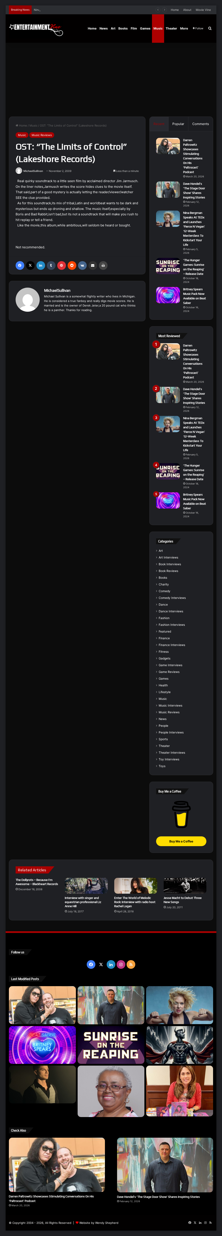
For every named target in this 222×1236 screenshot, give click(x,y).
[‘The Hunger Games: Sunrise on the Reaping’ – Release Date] (168, 266)
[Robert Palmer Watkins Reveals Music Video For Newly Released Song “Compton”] (42, 1084)
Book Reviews (168, 571)
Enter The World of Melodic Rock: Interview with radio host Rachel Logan (134, 902)
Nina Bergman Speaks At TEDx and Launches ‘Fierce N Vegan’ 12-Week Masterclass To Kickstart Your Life (105, 10)
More (184, 28)
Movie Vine (203, 10)
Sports (163, 739)
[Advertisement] (111, 79)
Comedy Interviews (172, 598)
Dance (163, 604)
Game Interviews (170, 665)
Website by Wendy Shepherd (98, 1222)
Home (175, 10)
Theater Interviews (172, 752)
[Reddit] (72, 265)
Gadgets (164, 658)
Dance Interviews (171, 611)
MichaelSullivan (33, 171)
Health (163, 685)
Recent (158, 124)
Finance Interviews (172, 645)
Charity (164, 584)
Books (123, 28)
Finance (164, 638)
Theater (171, 28)
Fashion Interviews (172, 624)
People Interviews (171, 732)
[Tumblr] (51, 265)
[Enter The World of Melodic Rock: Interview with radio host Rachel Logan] (135, 886)
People (163, 725)
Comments (200, 124)
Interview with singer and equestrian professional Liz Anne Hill (83, 902)
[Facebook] (20, 265)
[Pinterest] (61, 265)
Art (113, 28)
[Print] (103, 265)
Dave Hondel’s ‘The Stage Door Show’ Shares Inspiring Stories (158, 1196)
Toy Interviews (169, 759)
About (187, 10)
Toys (162, 766)
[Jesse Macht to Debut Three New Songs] (185, 886)
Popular (178, 124)
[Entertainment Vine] (36, 28)
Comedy (164, 591)
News (104, 28)
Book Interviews (170, 564)
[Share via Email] (92, 265)
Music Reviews (42, 135)
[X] (30, 265)
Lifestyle (165, 692)
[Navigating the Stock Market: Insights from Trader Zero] (179, 1045)
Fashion (164, 618)
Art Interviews (168, 557)
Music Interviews (170, 705)
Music (158, 28)
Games (145, 28)
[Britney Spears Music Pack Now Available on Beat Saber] (168, 295)
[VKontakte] (82, 265)
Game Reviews (169, 672)
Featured (165, 631)
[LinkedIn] (40, 265)
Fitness (164, 651)
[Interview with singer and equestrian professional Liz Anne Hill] (86, 886)
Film (134, 28)
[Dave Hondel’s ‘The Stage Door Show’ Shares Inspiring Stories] (168, 189)
